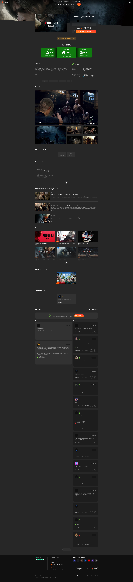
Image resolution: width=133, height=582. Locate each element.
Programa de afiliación (54, 560)
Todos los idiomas (95, 309)
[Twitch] (92, 560)
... (71, 80)
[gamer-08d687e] (76, 435)
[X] (78, 560)
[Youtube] (89, 560)
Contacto (52, 562)
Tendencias (55, 1)
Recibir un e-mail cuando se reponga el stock (85, 31)
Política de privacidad (54, 559)
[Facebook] (85, 560)
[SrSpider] (76, 338)
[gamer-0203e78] (76, 325)
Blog (71, 1)
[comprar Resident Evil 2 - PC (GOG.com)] (88, 236)
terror (43, 80)
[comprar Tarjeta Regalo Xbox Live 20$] (49, 53)
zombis (68, 80)
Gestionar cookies (38, 575)
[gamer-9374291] (76, 450)
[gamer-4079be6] (76, 506)
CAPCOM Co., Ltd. (85, 71)
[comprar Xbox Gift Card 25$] (66, 52)
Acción (89, 75)
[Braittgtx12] (59, 296)
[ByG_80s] (76, 384)
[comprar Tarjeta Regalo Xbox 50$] (83, 53)
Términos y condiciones (55, 557)
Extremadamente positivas (87, 76)
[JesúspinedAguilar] (38, 325)
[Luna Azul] (76, 357)
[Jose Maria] (76, 476)
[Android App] (87, 568)
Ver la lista (84, 67)
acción (47, 80)
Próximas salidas (66, 1)
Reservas (60, 1)
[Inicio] (5, 2)
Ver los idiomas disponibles (87, 68)
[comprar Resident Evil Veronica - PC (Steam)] (45, 236)
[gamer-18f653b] (76, 412)
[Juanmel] (76, 399)
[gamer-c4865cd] (76, 519)
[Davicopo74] (76, 535)
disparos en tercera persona (53, 80)
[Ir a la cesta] (126, 2)
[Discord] (74, 560)
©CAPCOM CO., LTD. (92, 71)
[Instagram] (81, 560)
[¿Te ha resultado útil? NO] (69, 337)
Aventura (92, 75)
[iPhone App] (79, 568)
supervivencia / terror (62, 80)
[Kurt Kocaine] (38, 344)
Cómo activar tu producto (87, 69)
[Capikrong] (76, 463)
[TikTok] (96, 560)
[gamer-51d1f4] (76, 371)
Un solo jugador (85, 75)
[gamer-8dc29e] (76, 490)
